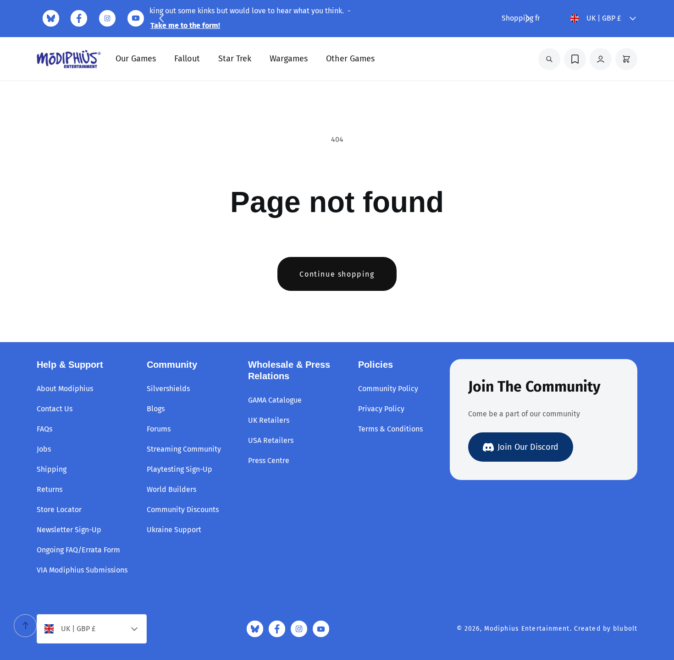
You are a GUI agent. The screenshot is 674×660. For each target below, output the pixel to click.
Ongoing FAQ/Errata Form (78, 549)
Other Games (350, 59)
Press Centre (268, 460)
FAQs (44, 429)
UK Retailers (268, 420)
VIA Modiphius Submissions (82, 570)
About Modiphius (65, 388)
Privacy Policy (381, 408)
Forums (159, 429)
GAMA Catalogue (275, 400)
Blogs (156, 408)
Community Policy (388, 388)
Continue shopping (336, 274)
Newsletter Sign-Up (69, 529)
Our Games (136, 59)
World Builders (171, 489)
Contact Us (54, 408)
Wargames (289, 59)
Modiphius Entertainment (527, 629)
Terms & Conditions (390, 429)
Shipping (51, 469)
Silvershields (168, 388)
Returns (49, 489)
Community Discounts (183, 509)
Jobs (44, 449)
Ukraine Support (174, 529)
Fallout (187, 59)
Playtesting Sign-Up (179, 469)
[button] (161, 18)
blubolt (625, 629)
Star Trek (234, 59)
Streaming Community (184, 449)
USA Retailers (270, 440)
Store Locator (59, 509)
